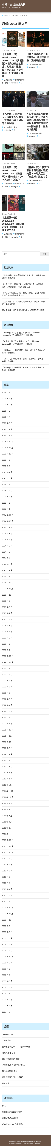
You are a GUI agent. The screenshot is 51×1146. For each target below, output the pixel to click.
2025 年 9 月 (7, 460)
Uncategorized (8, 1034)
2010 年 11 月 (7, 846)
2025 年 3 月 (7, 497)
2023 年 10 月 (7, 595)
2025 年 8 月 (7, 466)
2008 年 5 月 (7, 981)
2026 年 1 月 (7, 435)
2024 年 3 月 (7, 564)
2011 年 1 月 (7, 834)
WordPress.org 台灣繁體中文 (14, 1124)
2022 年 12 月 (7, 656)
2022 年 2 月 (7, 717)
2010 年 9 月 (7, 858)
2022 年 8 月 (7, 681)
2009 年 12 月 (7, 908)
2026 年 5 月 (7, 411)
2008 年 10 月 (7, 957)
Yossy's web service (35, 1143)
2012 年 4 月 (7, 773)
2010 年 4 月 (7, 889)
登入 (4, 1106)
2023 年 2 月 (7, 644)
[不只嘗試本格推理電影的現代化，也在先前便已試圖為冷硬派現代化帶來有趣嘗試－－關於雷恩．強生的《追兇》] (38, 99)
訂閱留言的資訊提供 (10, 1118)
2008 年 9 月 (7, 963)
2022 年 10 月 (7, 668)
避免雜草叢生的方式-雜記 (12, 1077)
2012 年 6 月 (7, 760)
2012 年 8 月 (7, 748)
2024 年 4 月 (7, 558)
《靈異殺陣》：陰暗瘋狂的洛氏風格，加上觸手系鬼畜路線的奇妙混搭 (23, 276)
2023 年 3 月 (7, 638)
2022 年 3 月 (7, 711)
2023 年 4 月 (7, 632)
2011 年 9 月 (7, 803)
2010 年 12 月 (7, 840)
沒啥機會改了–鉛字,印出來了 (14, 1065)
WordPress (19, 1143)
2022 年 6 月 (7, 693)
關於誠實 (5, 1083)
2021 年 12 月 (7, 730)
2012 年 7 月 (7, 754)
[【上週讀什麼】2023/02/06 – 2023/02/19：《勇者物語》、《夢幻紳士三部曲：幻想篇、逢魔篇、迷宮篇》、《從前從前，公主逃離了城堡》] (13, 39)
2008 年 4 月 (7, 987)
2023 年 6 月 (7, 619)
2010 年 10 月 (7, 852)
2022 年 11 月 (7, 662)
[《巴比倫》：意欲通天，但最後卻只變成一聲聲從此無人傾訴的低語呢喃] (13, 99)
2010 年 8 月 (7, 865)
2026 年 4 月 (7, 417)
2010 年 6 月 (7, 877)
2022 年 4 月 (7, 705)
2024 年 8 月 (7, 534)
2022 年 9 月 (7, 674)
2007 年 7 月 (7, 1012)
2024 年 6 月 (7, 546)
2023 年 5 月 (7, 626)
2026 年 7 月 (7, 399)
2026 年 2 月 (7, 429)
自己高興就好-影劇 (9, 1071)
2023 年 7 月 (7, 613)
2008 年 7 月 (7, 969)
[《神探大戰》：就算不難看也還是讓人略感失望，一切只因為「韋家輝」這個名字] (38, 152)
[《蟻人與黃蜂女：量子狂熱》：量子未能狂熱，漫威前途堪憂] (38, 39)
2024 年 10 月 (7, 521)
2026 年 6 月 (7, 405)
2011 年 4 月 (7, 816)
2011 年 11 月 (7, 791)
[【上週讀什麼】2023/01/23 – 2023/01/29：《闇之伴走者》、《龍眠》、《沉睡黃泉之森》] (13, 203)
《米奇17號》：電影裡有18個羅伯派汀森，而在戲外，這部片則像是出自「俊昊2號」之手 (24, 285)
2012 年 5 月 (7, 766)
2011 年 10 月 (7, 797)
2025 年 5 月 (7, 484)
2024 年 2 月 (7, 570)
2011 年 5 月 (7, 809)
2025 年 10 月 (7, 454)
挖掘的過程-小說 (8, 1053)
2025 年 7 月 (7, 472)
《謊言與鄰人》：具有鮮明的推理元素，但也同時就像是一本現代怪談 (23, 302)
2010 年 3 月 (7, 895)
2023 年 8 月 (7, 607)
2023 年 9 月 (7, 601)
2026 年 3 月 (7, 423)
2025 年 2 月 (7, 503)
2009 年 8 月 (7, 932)
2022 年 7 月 (7, 687)
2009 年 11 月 (7, 914)
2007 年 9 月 (7, 1000)
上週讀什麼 (6, 1040)
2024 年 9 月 (7, 527)
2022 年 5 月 (7, 699)
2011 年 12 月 (7, 785)
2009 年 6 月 (7, 938)
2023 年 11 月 (7, 589)
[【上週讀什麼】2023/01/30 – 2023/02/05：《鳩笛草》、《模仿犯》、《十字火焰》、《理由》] (13, 152)
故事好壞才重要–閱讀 (10, 1059)
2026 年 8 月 (7, 392)
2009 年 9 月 (7, 926)
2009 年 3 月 (7, 944)
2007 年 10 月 (7, 993)
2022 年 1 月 (7, 724)
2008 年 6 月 (7, 975)
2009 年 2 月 (7, 950)
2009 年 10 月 (7, 920)
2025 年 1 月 (7, 509)
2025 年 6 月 (7, 478)
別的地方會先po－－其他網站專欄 (16, 1047)
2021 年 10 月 (7, 742)
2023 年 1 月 (7, 650)
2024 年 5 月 (7, 552)
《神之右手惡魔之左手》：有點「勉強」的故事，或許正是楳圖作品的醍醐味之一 (23, 294)
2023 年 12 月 (7, 582)
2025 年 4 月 (7, 490)
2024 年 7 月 (7, 540)
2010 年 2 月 (7, 901)
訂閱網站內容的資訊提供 (12, 1112)
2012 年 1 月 (7, 779)
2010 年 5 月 (7, 883)
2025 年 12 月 (7, 442)
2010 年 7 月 (7, 871)
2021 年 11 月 (7, 736)
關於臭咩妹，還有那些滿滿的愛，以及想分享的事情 (23, 310)
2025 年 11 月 (7, 448)
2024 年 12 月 (7, 515)
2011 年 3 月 (7, 822)
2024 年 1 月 (7, 576)
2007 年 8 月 (7, 1006)
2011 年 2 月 (7, 828)
